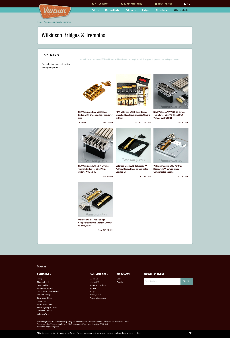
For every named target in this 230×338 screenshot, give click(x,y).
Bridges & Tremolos (45, 289)
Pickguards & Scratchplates (48, 292)
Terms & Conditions (98, 298)
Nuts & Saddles (43, 285)
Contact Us (94, 282)
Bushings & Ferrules (44, 311)
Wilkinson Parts (43, 314)
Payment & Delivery (98, 285)
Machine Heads (112, 10)
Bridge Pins (41, 301)
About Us (94, 279)
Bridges (145, 10)
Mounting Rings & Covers (47, 308)
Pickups (95, 10)
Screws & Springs (43, 295)
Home (39, 22)
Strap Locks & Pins (44, 298)
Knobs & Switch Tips (45, 305)
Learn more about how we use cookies (123, 333)
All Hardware (161, 10)
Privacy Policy (95, 295)
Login (119, 279)
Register (120, 282)
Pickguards (130, 10)
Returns (93, 289)
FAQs (92, 292)
